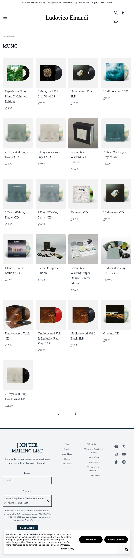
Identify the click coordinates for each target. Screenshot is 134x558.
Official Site (67, 464)
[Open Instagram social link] (116, 454)
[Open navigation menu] (5, 17)
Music (67, 449)
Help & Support (93, 444)
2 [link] (75, 413)
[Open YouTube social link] (124, 454)
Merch (67, 459)
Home (5, 36)
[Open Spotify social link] (124, 462)
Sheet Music (67, 454)
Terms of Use (93, 458)
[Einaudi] (67, 17)
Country (27, 491)
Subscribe (27, 528)
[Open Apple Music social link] (116, 462)
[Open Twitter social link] (124, 446)
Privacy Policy (93, 462)
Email (27, 473)
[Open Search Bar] (116, 12)
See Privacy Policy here (31, 520)
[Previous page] (58, 413)
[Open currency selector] (123, 12)
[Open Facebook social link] (116, 446)
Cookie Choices (93, 476)
